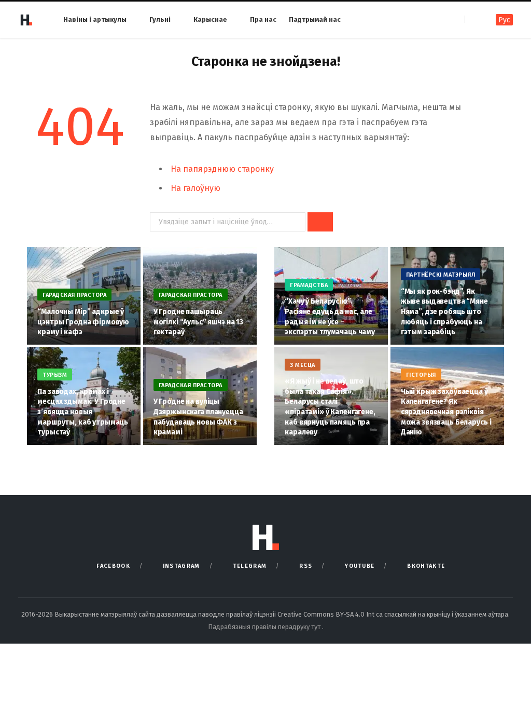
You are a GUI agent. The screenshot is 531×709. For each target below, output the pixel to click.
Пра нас (263, 19)
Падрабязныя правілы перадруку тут (265, 627)
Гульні (160, 19)
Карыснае (210, 19)
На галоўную (195, 188)
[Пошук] (474, 19)
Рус (504, 20)
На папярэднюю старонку (222, 169)
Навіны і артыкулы (95, 19)
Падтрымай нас (315, 19)
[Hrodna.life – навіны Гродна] (26, 19)
